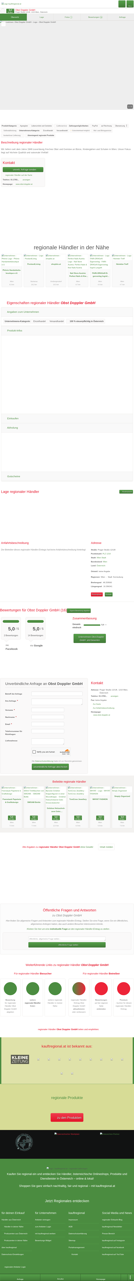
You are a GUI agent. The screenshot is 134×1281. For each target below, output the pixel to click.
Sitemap (72, 1240)
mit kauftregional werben (45, 1233)
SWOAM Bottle (33, 802)
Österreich (101, 566)
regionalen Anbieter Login (15, 1267)
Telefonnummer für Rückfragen (13, 732)
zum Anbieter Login (43, 1227)
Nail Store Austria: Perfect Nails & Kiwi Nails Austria (78, 275)
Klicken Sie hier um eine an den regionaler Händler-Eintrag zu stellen (68, 929)
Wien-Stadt (101, 558)
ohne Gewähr (86, 847)
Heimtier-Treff (122, 264)
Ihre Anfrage (11, 701)
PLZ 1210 (107, 554)
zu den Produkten (68, 1117)
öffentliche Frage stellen (68, 945)
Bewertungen (95, 17)
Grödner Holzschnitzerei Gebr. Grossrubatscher (56, 810)
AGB (70, 1227)
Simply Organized (122, 796)
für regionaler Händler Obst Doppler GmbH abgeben (10, 1006)
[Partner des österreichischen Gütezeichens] (109, 1134)
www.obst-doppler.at (24, 184)
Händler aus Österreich (11, 1220)
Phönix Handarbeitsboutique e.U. (12, 271)
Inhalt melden (106, 847)
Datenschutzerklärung (44, 761)
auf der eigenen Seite (101, 1004)
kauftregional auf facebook (113, 1247)
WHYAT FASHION (100, 799)
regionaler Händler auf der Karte (18, 175)
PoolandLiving (33, 264)
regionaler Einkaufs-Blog (112, 1220)
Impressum (73, 1220)
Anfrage (122, 17)
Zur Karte (97, 704)
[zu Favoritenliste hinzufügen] (3, 24)
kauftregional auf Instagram (113, 1240)
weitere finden (33, 1003)
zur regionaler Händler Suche (3, 11)
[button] (67, 65)
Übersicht (14, 17)
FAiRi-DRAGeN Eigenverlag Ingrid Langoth (100, 275)
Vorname (9, 710)
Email (8, 724)
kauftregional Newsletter (112, 1227)
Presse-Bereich (108, 1233)
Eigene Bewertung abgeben (79, 611)
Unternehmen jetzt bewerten (91, 638)
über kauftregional (9, 1247)
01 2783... (15, 180)
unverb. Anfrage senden (24, 169)
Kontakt (109, 594)
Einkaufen (13, 418)
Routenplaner (127, 492)
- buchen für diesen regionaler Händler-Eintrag (124, 1004)
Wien (105, 562)
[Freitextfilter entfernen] (122, 4)
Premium (128, 245)
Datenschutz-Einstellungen (13, 1254)
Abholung (12, 427)
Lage (41, 17)
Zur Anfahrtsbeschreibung (103, 708)
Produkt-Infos (14, 330)
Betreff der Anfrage (13, 694)
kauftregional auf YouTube (113, 1254)
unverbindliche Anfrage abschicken (50, 766)
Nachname (10, 717)
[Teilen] (124, 1277)
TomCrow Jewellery (78, 799)
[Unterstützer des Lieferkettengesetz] (24, 1151)
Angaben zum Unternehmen (23, 312)
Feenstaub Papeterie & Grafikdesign (12, 800)
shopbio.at (56, 264)
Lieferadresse (11, 741)
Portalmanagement (76, 1247)
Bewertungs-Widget (43, 1240)
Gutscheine (13, 476)
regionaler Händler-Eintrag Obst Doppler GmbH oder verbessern (79, 1006)
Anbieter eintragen (42, 1220)
